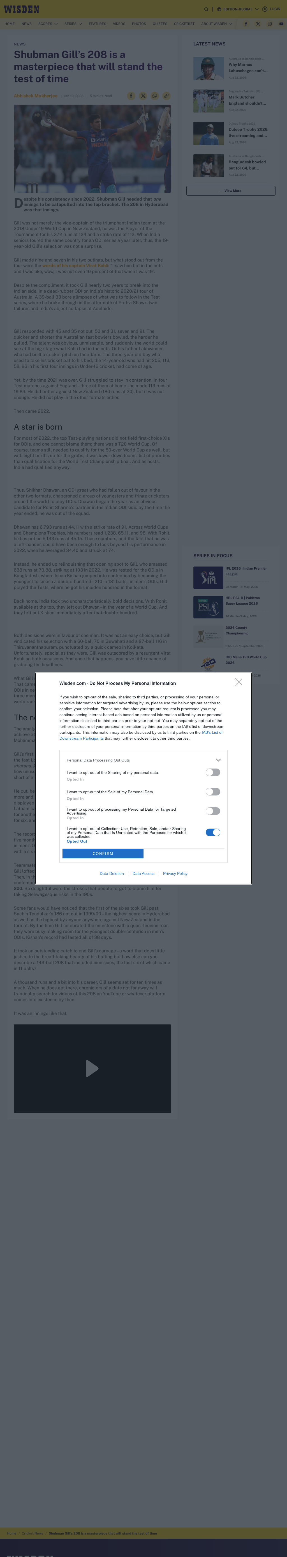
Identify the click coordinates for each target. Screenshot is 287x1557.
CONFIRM (103, 854)
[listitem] (143, 760)
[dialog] (143, 778)
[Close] (240, 683)
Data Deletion (112, 873)
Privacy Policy (175, 873)
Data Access (143, 873)
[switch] (213, 772)
